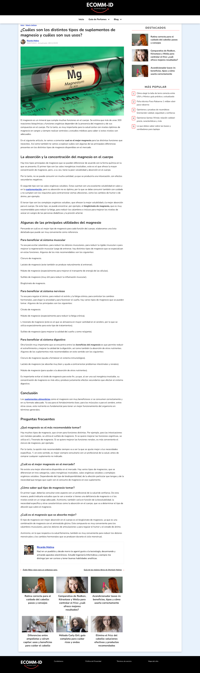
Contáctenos (58, 661)
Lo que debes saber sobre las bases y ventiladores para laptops (154, 127)
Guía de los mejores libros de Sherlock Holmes (103, 570)
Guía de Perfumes (98, 19)
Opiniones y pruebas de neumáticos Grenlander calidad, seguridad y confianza (156, 111)
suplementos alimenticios (37, 399)
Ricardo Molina (33, 40)
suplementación (34, 189)
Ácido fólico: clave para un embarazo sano (40, 570)
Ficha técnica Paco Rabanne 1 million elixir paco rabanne (156, 103)
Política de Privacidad (93, 661)
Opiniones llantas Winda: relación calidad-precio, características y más (156, 119)
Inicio (81, 19)
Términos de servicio (124, 661)
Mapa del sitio (153, 661)
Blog (116, 19)
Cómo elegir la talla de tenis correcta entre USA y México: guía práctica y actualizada (156, 95)
